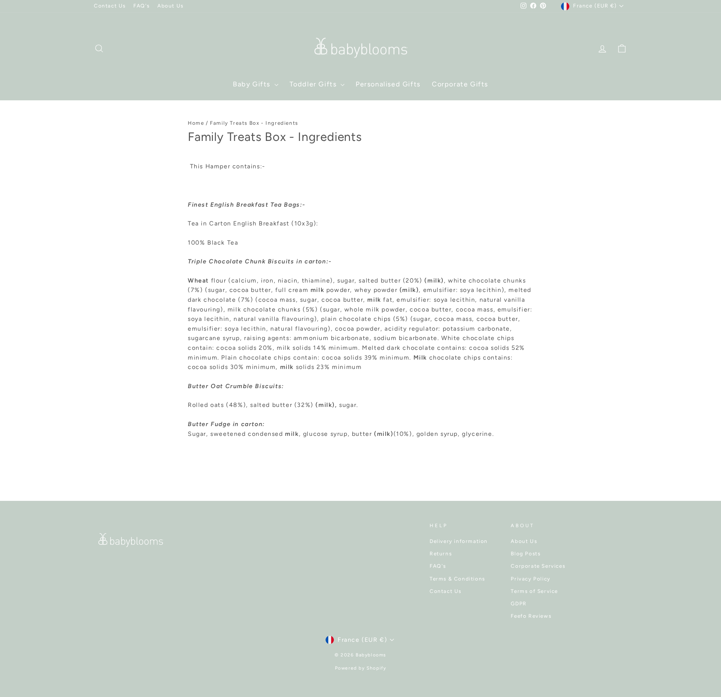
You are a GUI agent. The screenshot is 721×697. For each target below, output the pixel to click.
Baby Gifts (253, 84)
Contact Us (110, 6)
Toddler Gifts (314, 84)
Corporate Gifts (460, 84)
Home (196, 123)
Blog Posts (525, 553)
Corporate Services (538, 566)
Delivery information (459, 541)
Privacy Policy (530, 579)
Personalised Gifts (388, 84)
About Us (170, 6)
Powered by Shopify (360, 668)
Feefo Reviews (531, 616)
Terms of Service (534, 591)
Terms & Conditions (457, 579)
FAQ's (141, 6)
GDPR (518, 603)
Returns (441, 553)
